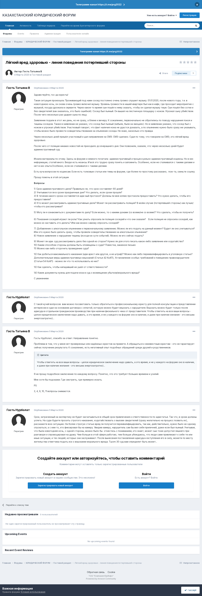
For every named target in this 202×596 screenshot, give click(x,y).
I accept (191, 590)
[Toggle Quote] (38, 355)
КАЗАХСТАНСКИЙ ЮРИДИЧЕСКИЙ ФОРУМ (39, 15)
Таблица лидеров (46, 25)
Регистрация (189, 15)
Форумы (7, 33)
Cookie (111, 572)
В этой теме (182, 25)
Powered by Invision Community (101, 579)
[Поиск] (196, 25)
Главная (9, 25)
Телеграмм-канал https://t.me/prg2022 (99, 4)
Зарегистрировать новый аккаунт (55, 485)
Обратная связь (96, 572)
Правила (34, 33)
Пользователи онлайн (77, 33)
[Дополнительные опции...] (194, 88)
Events (21, 33)
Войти (146, 485)
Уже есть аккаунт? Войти (161, 15)
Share (164, 73)
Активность (25, 25)
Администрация (53, 33)
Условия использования (33, 592)
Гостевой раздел (41, 74)
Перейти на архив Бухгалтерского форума (83, 25)
